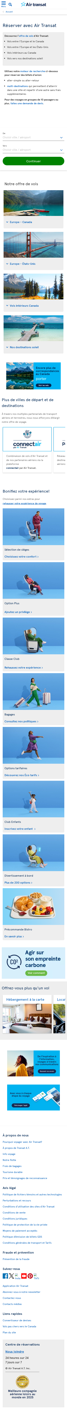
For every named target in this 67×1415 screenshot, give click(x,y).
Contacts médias (12, 1304)
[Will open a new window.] (5, 1276)
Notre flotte (9, 1160)
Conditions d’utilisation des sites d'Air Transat (28, 1206)
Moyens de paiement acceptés (20, 1230)
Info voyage (9, 1154)
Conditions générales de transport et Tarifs (27, 1242)
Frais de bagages (12, 1166)
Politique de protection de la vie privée (25, 1224)
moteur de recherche (32, 71)
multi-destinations (17, 86)
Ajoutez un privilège (17, 612)
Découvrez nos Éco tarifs (20, 775)
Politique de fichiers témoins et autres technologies (32, 1194)
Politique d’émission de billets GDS (22, 1236)
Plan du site (9, 1332)
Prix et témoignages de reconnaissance (25, 1178)
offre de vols (26, 35)
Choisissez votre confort (20, 556)
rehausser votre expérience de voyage (24, 503)
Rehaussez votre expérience (22, 667)
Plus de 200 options (17, 882)
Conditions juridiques (15, 1218)
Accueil (9, 11)
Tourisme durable (13, 1172)
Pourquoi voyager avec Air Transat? (22, 1142)
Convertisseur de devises (17, 1320)
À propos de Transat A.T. (16, 1148)
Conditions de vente (14, 1212)
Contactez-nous (12, 1298)
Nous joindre (14, 1351)
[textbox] (33, 136)
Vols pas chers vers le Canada (19, 1326)
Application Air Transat (15, 1286)
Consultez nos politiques (20, 721)
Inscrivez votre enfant (18, 828)
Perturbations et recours (17, 1200)
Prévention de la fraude (16, 1259)
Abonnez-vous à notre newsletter (21, 1292)
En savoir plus (13, 936)
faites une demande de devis (27, 103)
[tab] (33, 209)
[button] (33, 161)
